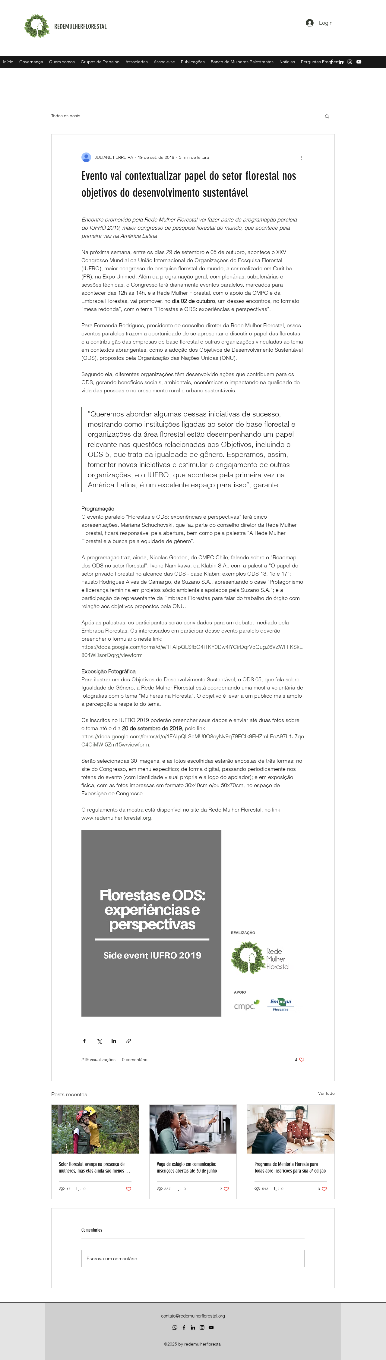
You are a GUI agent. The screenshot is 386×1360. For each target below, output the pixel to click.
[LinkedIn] (193, 1327)
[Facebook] (184, 1327)
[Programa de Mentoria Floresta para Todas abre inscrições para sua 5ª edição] (290, 1129)
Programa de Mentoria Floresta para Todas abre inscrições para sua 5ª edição (290, 1167)
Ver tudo (326, 1093)
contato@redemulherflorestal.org (193, 1316)
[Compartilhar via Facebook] (84, 1041)
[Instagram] (202, 1327)
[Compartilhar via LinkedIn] (114, 1041)
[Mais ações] (301, 157)
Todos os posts (65, 115)
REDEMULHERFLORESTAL (80, 26)
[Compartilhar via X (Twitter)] (99, 1041)
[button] (327, 116)
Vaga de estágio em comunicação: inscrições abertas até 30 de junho (187, 1167)
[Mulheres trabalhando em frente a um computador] (193, 1129)
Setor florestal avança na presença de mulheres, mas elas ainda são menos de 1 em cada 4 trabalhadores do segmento (94, 1167)
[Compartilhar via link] (128, 1041)
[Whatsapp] (175, 1327)
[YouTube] (211, 1327)
